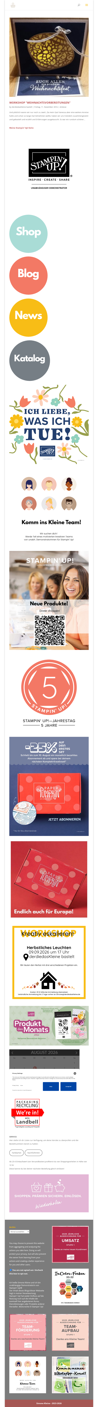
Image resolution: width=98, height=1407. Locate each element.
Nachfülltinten (33, 1153)
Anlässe (63, 107)
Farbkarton (16, 1153)
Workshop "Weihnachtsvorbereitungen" (40, 102)
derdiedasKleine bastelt (22, 107)
